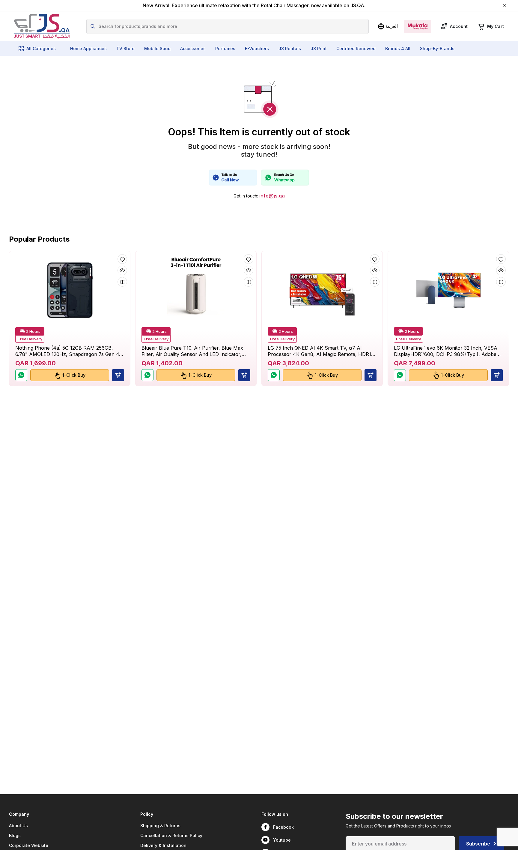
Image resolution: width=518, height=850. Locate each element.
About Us (18, 825)
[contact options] (233, 177)
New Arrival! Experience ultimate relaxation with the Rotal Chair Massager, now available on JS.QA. (254, 5)
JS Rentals (289, 48)
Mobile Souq (157, 48)
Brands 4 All (397, 48)
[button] (118, 375)
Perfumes (225, 48)
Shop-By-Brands (437, 48)
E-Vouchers (257, 48)
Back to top (486, 841)
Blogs (15, 835)
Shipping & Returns (160, 825)
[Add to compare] (122, 282)
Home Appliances (88, 48)
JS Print (319, 48)
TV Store (125, 48)
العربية (392, 26)
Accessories (193, 48)
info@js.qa (272, 196)
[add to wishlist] (122, 259)
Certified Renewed (356, 48)
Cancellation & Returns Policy (171, 835)
